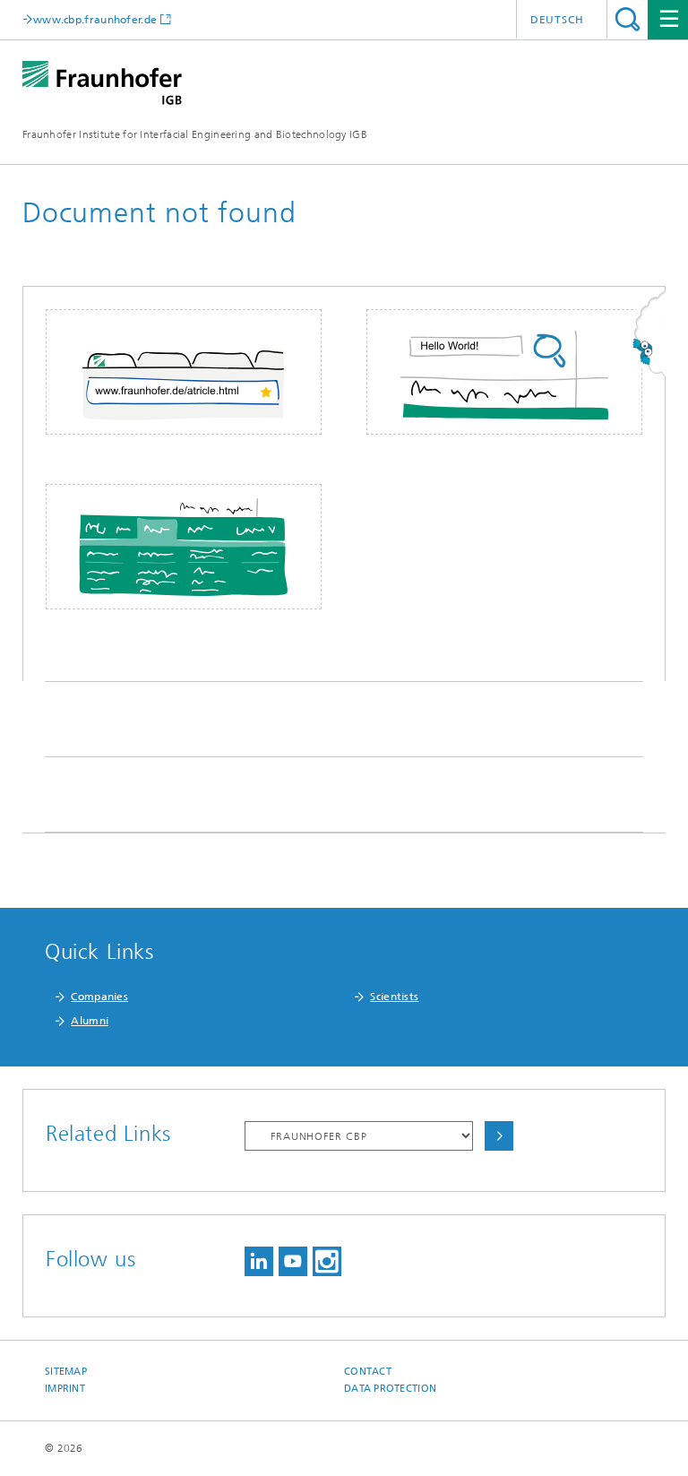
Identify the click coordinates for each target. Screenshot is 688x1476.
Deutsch (557, 19)
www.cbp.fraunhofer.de (95, 19)
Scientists (394, 996)
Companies (99, 996)
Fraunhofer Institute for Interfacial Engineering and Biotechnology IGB (194, 134)
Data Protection (390, 1388)
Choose (499, 1136)
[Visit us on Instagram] (327, 1261)
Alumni (89, 1020)
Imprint (65, 1388)
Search (627, 19)
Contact (367, 1371)
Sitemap (66, 1371)
